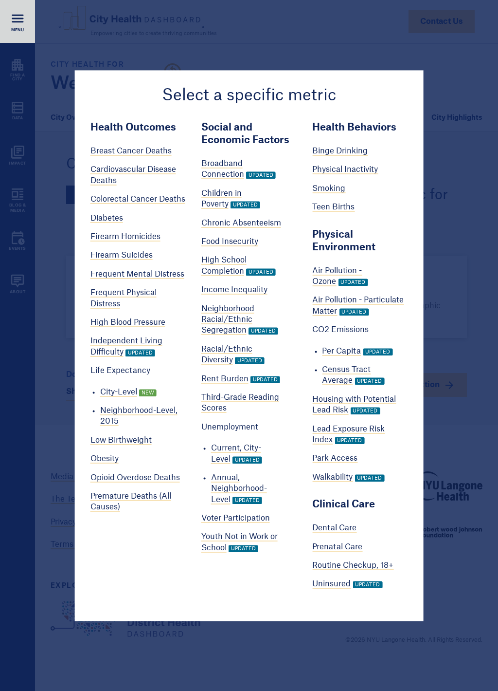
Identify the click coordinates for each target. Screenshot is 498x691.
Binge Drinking (340, 151)
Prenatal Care (337, 547)
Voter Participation (235, 518)
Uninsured (331, 584)
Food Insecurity (229, 241)
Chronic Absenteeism (241, 223)
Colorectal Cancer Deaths (137, 200)
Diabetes (106, 218)
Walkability (332, 477)
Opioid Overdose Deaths (135, 478)
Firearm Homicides (125, 237)
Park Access (334, 459)
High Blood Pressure (127, 322)
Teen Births (333, 207)
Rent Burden (225, 379)
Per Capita (341, 351)
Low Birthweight (121, 440)
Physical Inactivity (345, 170)
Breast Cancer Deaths (131, 151)
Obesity (104, 459)
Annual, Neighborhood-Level (239, 489)
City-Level (118, 392)
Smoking (328, 188)
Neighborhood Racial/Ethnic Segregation (227, 320)
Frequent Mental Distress (137, 274)
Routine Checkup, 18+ (352, 565)
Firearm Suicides (121, 256)
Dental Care (334, 528)
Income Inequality (234, 290)
